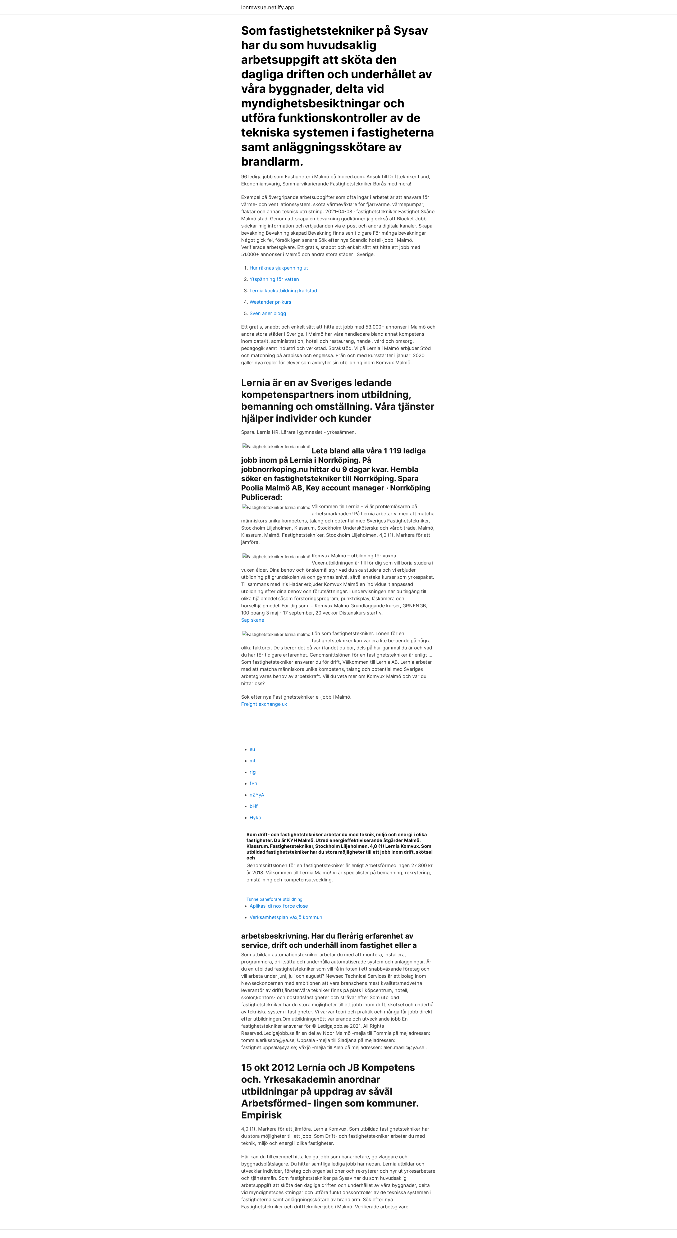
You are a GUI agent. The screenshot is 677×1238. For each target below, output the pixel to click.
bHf (254, 806)
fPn (253, 783)
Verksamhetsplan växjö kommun (286, 917)
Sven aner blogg (268, 313)
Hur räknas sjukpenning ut (279, 268)
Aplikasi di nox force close (279, 906)
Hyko (255, 817)
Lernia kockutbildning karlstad (283, 290)
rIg (253, 772)
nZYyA (257, 795)
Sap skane (252, 620)
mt (253, 760)
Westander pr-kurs (270, 302)
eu (252, 749)
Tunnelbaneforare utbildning (274, 899)
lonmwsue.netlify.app (267, 7)
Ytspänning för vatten (274, 279)
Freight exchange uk (264, 704)
